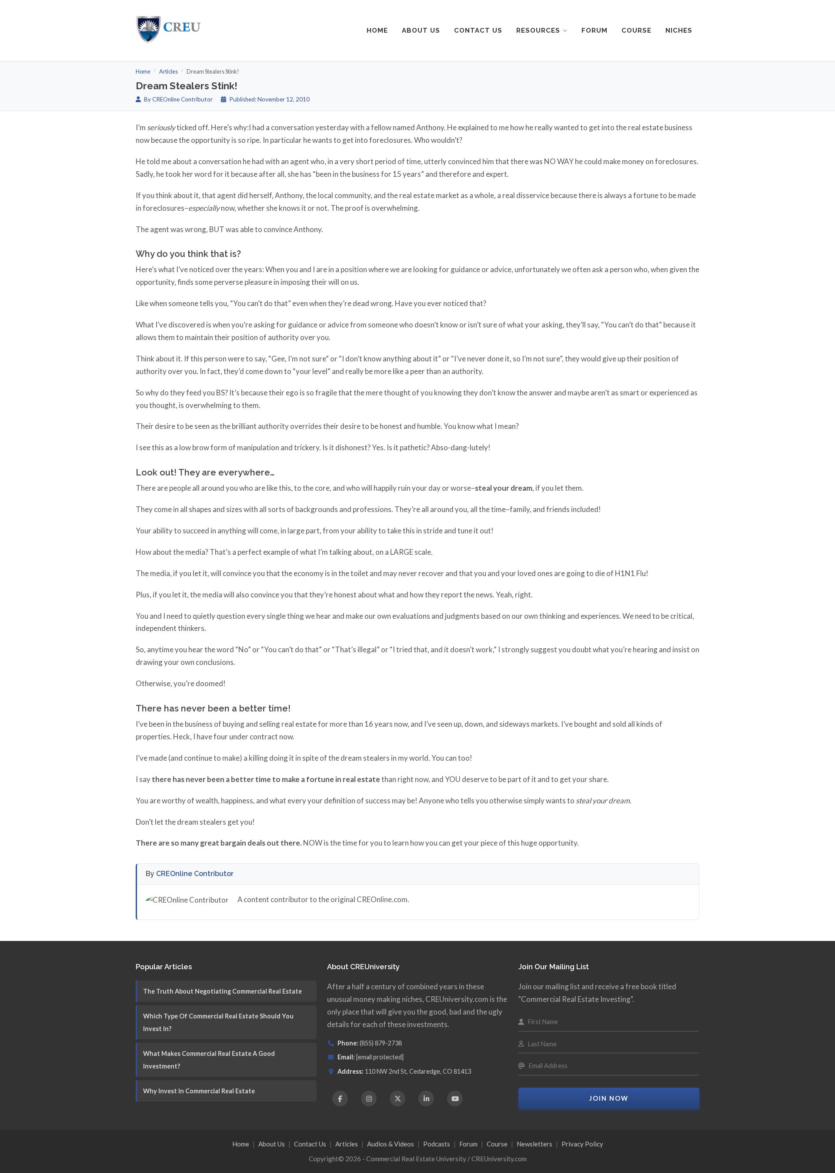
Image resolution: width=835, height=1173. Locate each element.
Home (377, 30)
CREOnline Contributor (195, 874)
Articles (168, 71)
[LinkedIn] (426, 1098)
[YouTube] (455, 1098)
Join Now (608, 1098)
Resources (538, 30)
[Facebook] (340, 1098)
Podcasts (436, 1144)
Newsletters (534, 1144)
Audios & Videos (390, 1144)
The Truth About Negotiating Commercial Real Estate (222, 991)
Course (636, 30)
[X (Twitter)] (397, 1098)
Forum (594, 30)
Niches (678, 30)
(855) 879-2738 (381, 1043)
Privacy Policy (582, 1144)
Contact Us (478, 30)
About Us (421, 30)
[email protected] (380, 1057)
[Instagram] (369, 1098)
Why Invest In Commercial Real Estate (199, 1091)
